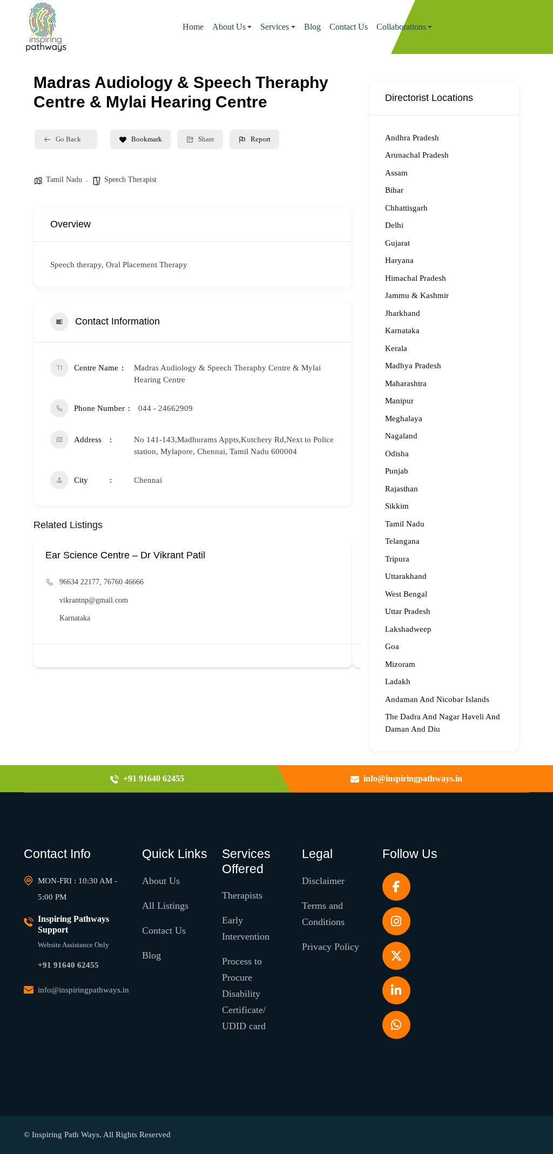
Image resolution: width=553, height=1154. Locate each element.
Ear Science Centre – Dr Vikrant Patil (125, 555)
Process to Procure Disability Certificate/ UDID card (244, 993)
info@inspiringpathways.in (83, 990)
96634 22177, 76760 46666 (101, 582)
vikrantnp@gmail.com (93, 600)
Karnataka (74, 618)
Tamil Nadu (64, 180)
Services (274, 26)
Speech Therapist (130, 180)
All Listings (165, 905)
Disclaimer (323, 880)
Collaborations (401, 26)
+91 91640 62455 (68, 965)
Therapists (242, 895)
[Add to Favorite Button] (337, 656)
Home (193, 26)
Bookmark (146, 139)
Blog (312, 26)
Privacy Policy (330, 946)
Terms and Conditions (323, 913)
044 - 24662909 (165, 408)
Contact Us (348, 26)
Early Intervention (245, 928)
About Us (229, 26)
